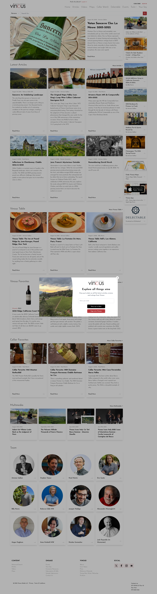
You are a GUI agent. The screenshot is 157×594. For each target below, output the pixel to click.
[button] (117, 277)
